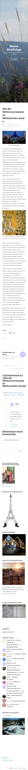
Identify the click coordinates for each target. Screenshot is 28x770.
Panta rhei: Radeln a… (13, 645)
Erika (8, 695)
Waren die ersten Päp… (13, 691)
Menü (15, 59)
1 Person (16, 424)
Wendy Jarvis (10, 640)
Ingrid (5, 124)
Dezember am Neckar (8, 366)
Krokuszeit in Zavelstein (18, 701)
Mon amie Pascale (6, 486)
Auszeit (4, 715)
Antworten (14, 427)
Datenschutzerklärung (7, 760)
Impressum (5, 757)
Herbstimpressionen (12, 647)
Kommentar (20, 450)
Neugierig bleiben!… (12, 672)
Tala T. (9, 668)
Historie (17, 124)
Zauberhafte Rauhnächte (18, 369)
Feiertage (12, 124)
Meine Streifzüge (14, 47)
